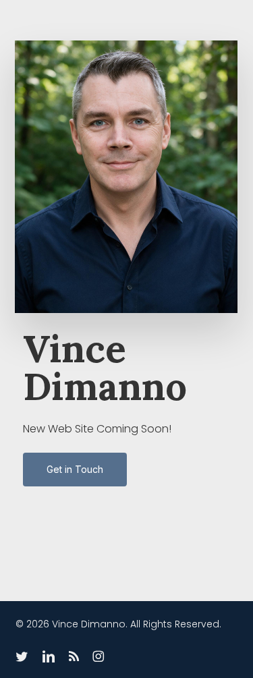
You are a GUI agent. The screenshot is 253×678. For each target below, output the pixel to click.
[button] (75, 469)
